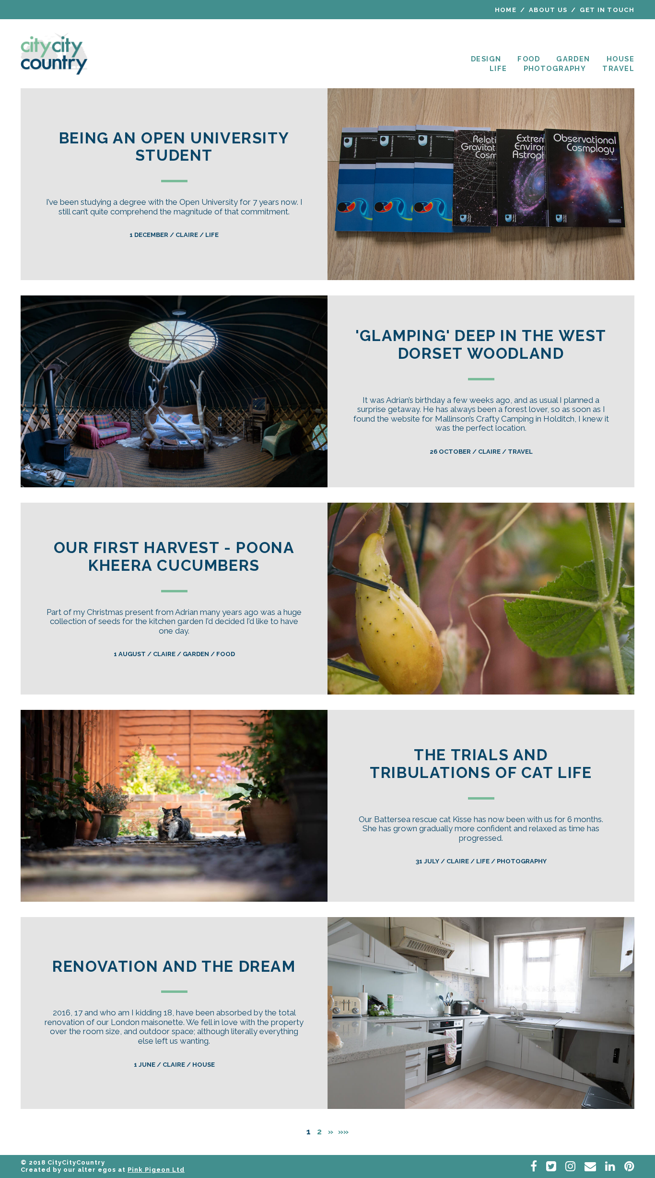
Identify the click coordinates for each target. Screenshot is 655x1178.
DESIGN (486, 59)
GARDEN (573, 59)
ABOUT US (548, 9)
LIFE (498, 68)
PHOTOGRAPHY (555, 68)
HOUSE (620, 59)
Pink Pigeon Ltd (156, 1169)
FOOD (528, 59)
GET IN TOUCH (607, 9)
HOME (505, 9)
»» (343, 1131)
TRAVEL (618, 68)
